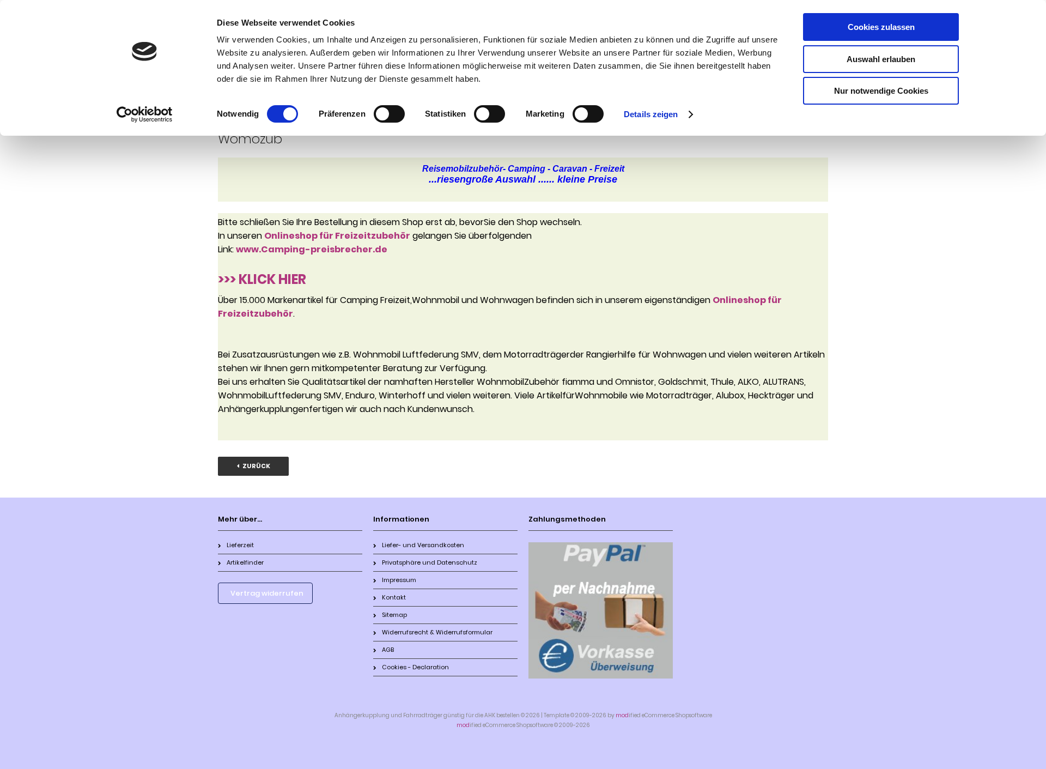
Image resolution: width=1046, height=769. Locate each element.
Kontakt (394, 597)
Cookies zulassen (881, 27)
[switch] (389, 114)
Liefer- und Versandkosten (423, 545)
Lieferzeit (240, 545)
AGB (388, 649)
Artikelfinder (245, 562)
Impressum (399, 580)
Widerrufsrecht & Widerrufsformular (437, 632)
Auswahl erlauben (881, 59)
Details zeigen (651, 114)
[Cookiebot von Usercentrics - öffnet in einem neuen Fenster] (144, 114)
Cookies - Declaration (415, 667)
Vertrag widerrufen (266, 593)
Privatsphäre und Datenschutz (429, 562)
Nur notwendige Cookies (881, 90)
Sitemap (394, 614)
